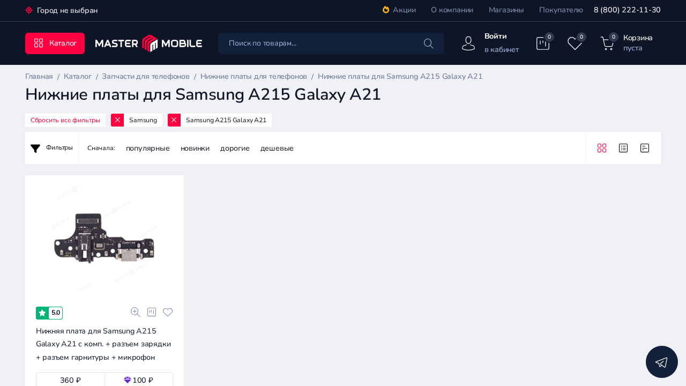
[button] (58, 295)
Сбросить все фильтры (65, 120)
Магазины (506, 10)
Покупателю (561, 10)
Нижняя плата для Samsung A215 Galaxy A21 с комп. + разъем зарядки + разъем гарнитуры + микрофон (103, 344)
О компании (452, 10)
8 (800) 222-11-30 (627, 10)
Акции (404, 10)
